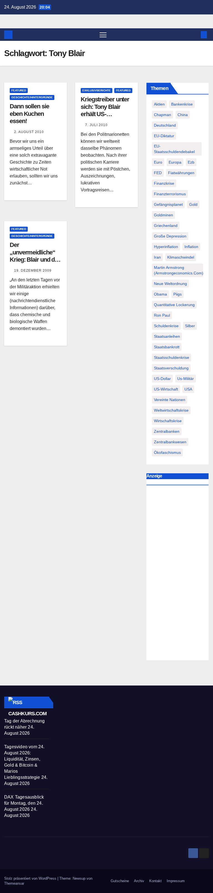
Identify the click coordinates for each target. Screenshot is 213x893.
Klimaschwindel (180, 257)
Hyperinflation (166, 246)
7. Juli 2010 (96, 125)
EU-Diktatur (164, 136)
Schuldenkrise (166, 326)
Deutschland (165, 125)
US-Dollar (162, 378)
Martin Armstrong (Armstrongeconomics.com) (178, 270)
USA (188, 389)
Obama (160, 294)
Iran (157, 257)
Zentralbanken (166, 431)
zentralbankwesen (170, 442)
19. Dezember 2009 (33, 270)
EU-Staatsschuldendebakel (174, 149)
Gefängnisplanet (168, 204)
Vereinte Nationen (169, 399)
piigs (177, 294)
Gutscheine (120, 881)
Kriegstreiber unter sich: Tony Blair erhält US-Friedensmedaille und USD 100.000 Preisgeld (105, 117)
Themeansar (14, 883)
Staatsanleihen (167, 336)
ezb (191, 162)
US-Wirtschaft (166, 389)
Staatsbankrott (166, 347)
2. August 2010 (29, 132)
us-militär (185, 378)
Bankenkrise (182, 104)
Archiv (139, 881)
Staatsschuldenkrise (171, 357)
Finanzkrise (164, 183)
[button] (195, 34)
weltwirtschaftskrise (171, 410)
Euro (158, 162)
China (183, 114)
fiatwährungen (181, 173)
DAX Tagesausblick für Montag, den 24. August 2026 (24, 803)
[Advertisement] (177, 574)
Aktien (159, 104)
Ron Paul (162, 315)
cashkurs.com (27, 713)
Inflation (191, 246)
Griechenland (166, 225)
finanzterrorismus (170, 194)
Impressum (176, 881)
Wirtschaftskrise (168, 421)
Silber (190, 326)
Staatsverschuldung (171, 368)
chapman (162, 114)
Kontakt (155, 881)
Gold (193, 204)
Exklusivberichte (96, 90)
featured (18, 90)
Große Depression (170, 236)
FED (158, 173)
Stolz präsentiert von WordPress (30, 878)
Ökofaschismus (167, 452)
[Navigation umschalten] (103, 34)
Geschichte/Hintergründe (32, 97)
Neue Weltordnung (170, 283)
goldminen (163, 215)
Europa (175, 162)
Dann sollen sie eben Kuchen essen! (29, 113)
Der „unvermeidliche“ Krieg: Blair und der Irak (35, 255)
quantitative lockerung (174, 304)
